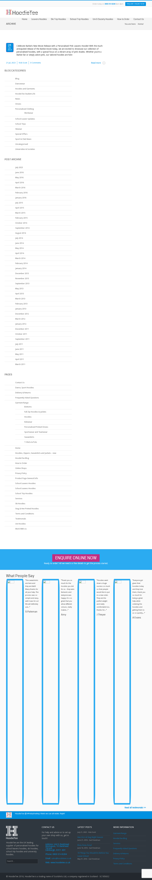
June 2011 (19, 349)
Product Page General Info (26, 478)
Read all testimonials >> (135, 807)
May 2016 (19, 177)
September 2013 (22, 283)
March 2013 (20, 299)
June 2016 (19, 172)
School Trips (20, 124)
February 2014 (21, 263)
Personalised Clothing (24, 109)
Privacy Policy (21, 473)
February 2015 (21, 218)
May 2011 (19, 354)
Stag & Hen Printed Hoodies (27, 508)
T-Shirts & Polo (30, 442)
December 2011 (22, 329)
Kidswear (28, 422)
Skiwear (18, 129)
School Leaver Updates (25, 119)
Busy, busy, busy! (84, 845)
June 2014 (19, 243)
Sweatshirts (29, 437)
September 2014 (22, 228)
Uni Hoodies (20, 524)
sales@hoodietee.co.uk (61, 858)
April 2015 (19, 208)
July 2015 (19, 203)
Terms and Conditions (24, 514)
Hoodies (27, 417)
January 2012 (20, 324)
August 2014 (20, 233)
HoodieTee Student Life (25, 94)
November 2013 (22, 278)
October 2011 (21, 334)
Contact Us (139, 19)
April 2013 (19, 293)
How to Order (123, 19)
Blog (17, 79)
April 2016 (19, 182)
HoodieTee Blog (22, 458)
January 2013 (20, 309)
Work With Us (21, 529)
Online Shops (21, 468)
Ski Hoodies (20, 503)
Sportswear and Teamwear (36, 432)
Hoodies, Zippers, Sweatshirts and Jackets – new (35, 453)
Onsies (18, 104)
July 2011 (19, 344)
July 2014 (19, 238)
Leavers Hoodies (39, 19)
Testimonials (20, 519)
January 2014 (20, 268)
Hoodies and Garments (25, 89)
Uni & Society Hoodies (103, 19)
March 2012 (20, 319)
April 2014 (19, 253)
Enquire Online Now (135, 4)
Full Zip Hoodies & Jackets (35, 412)
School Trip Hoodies (79, 19)
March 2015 (20, 213)
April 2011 (19, 359)
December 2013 (22, 273)
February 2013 (21, 304)
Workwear (28, 113)
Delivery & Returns (23, 393)
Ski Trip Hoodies (58, 19)
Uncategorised (21, 144)
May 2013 (19, 288)
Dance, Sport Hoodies (24, 387)
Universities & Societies (25, 149)
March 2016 (20, 187)
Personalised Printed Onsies (36, 427)
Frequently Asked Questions (27, 398)
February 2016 (21, 193)
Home (24, 19)
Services (18, 498)
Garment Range (21, 403)
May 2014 (19, 248)
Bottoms (28, 407)
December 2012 (22, 314)
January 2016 (20, 198)
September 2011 (22, 339)
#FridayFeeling (33, 813)
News (17, 99)
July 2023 (19, 167)
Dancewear (20, 84)
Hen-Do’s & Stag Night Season (90, 837)
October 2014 (21, 223)
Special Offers (21, 134)
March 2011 (20, 364)
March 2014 (20, 258)
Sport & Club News (23, 139)
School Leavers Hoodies (25, 483)
